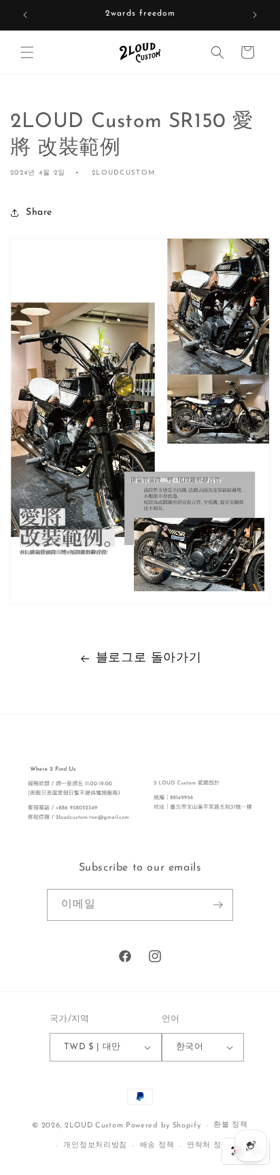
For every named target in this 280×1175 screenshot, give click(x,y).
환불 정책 (230, 1125)
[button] (27, 52)
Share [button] (39, 212)
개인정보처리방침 (95, 1145)
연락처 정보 (208, 1145)
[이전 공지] (25, 15)
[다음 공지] (255, 15)
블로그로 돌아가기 (148, 658)
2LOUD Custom (94, 1125)
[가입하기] (217, 905)
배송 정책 (157, 1145)
